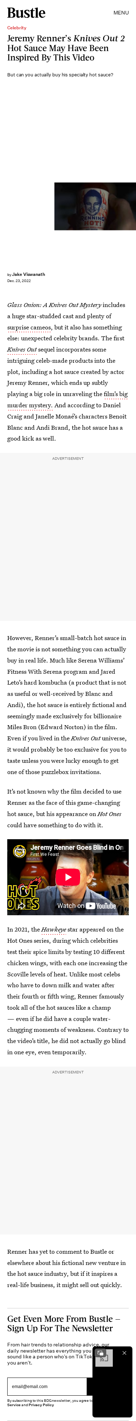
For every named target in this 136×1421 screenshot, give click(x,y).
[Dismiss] (124, 1353)
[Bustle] (26, 12)
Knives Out (22, 349)
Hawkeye (53, 929)
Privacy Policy (41, 1405)
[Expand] (100, 1353)
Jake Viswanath (28, 274)
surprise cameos (29, 327)
